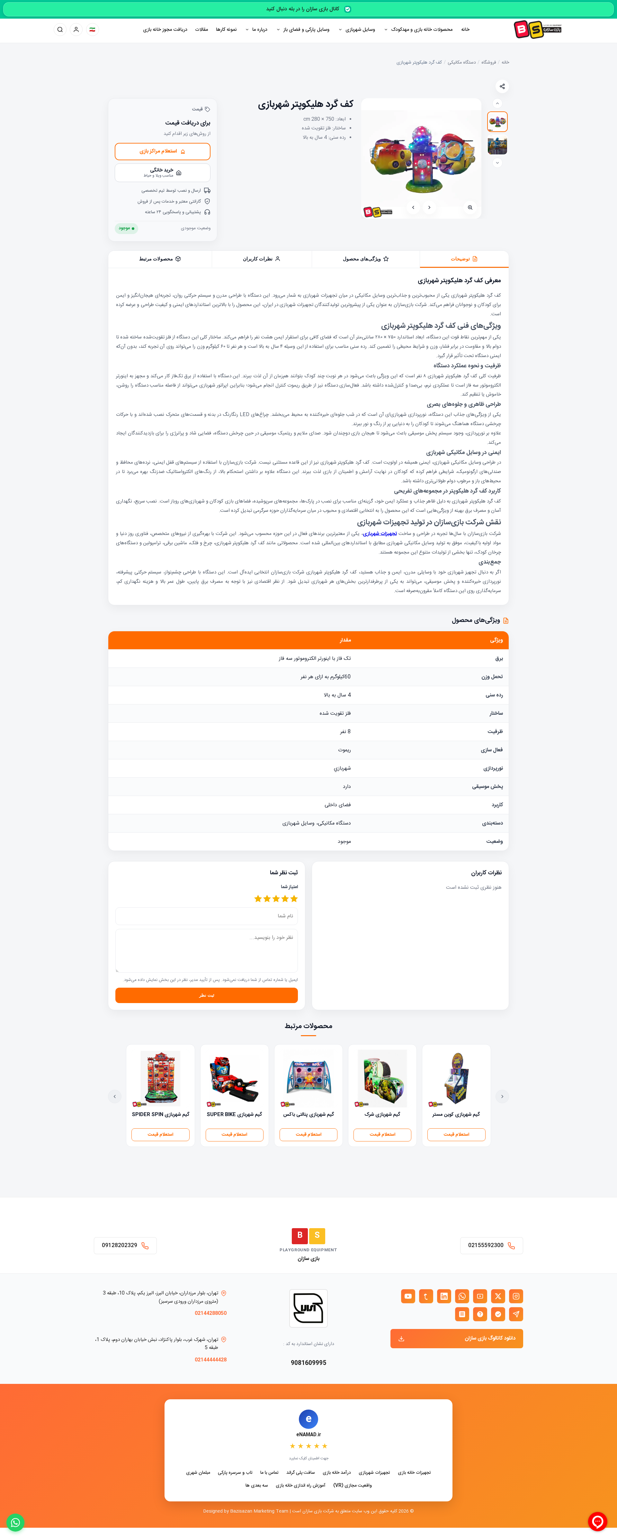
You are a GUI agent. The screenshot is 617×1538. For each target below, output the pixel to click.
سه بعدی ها (257, 1486)
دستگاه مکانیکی (462, 62)
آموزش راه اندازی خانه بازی (301, 1486)
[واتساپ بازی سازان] (462, 1296)
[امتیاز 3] (276, 899)
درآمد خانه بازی (337, 1473)
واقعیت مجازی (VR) (352, 1486)
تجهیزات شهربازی (374, 1473)
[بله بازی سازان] (498, 1314)
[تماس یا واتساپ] (15, 1523)
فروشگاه (488, 62)
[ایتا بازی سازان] (480, 1314)
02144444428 (211, 1360)
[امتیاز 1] (294, 899)
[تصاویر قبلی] (497, 103)
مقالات (201, 30)
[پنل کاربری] (76, 29)
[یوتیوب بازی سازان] (408, 1296)
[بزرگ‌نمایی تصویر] (470, 207)
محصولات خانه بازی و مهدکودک (421, 30)
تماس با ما (269, 1473)
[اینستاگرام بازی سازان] (516, 1296)
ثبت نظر (206, 995)
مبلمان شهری (198, 1473)
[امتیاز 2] (285, 899)
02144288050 (211, 1313)
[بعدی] (413, 207)
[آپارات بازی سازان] (480, 1296)
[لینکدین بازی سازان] (444, 1296)
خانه (465, 30)
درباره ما (259, 30)
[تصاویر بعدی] (497, 163)
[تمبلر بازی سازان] (426, 1296)
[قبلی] (429, 207)
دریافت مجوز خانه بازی (165, 30)
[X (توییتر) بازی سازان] (498, 1296)
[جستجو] (60, 29)
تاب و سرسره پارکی (235, 1473)
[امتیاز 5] (258, 899)
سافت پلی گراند (300, 1473)
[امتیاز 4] (267, 899)
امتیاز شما (289, 887)
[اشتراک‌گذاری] (502, 86)
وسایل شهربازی (360, 30)
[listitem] (497, 121)
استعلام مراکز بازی (158, 151)
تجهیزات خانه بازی (414, 1473)
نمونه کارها (226, 30)
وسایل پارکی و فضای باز (306, 30)
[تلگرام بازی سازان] (516, 1314)
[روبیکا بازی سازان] (462, 1314)
